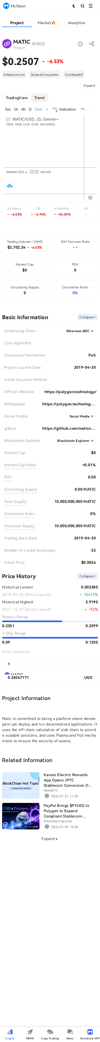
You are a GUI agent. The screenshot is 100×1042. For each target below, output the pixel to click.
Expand (89, 85)
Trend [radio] (39, 97)
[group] (25, 98)
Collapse (86, 317)
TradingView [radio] (17, 97)
